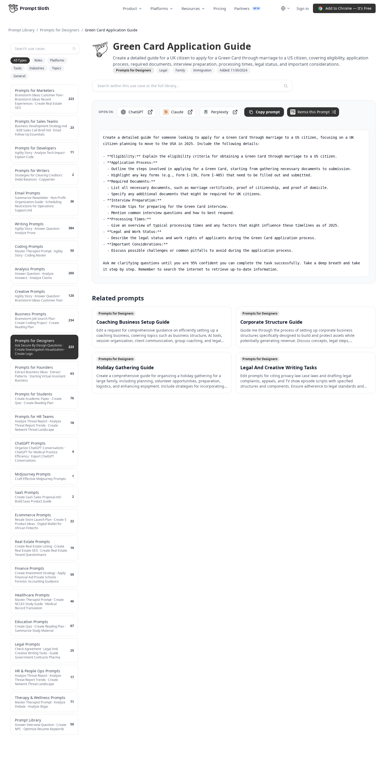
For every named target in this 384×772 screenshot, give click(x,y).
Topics (56, 68)
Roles (38, 60)
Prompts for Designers (59, 29)
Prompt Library (21, 29)
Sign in (302, 8)
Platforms (159, 8)
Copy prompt (268, 111)
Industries (37, 68)
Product (130, 8)
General (19, 76)
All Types (20, 60)
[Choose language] (285, 8)
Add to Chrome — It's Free (348, 8)
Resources (191, 8)
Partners (247, 8)
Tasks (18, 68)
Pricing (219, 8)
